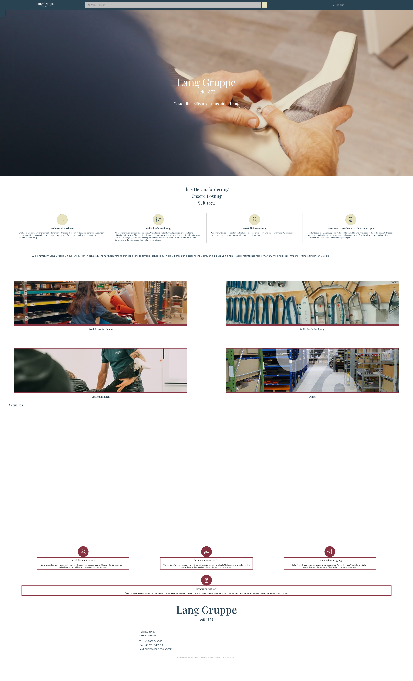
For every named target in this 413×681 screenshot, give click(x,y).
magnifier (264, 5)
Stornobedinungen (228, 657)
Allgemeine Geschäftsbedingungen (187, 657)
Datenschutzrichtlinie (206, 657)
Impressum (217, 657)
